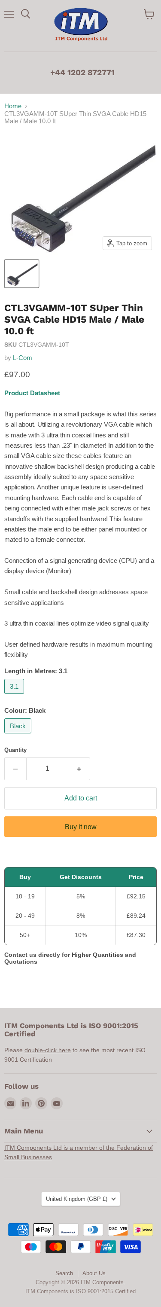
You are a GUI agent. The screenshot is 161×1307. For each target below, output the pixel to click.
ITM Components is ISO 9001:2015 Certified (80, 1291)
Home (12, 106)
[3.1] (15, 695)
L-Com (22, 357)
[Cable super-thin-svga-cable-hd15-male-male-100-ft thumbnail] (22, 273)
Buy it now (81, 827)
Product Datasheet (32, 393)
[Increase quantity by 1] (79, 768)
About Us (94, 1273)
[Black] (18, 735)
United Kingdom (76, 1199)
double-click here (47, 1050)
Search (64, 1273)
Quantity (15, 750)
